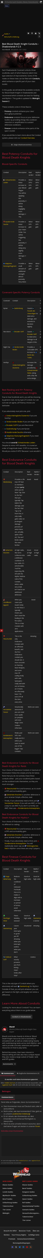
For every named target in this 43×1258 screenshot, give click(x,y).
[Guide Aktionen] (39, 36)
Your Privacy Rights (19, 1235)
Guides (6, 34)
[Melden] (35, 33)
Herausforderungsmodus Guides (31, 1213)
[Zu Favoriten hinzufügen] (28, 33)
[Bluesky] (19, 1247)
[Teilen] (41, 2)
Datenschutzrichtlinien (26, 1239)
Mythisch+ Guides (9, 1195)
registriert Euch (7, 1085)
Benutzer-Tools (25, 1231)
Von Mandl (6, 50)
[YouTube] (27, 1247)
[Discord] (12, 1247)
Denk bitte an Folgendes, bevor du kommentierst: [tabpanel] (21, 1132)
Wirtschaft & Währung (11, 37)
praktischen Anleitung (21, 1114)
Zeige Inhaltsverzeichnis (23, 145)
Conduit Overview (28, 138)
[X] (16, 1247)
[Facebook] (23, 1247)
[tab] (7, 1073)
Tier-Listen (26, 1220)
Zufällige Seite (33, 1235)
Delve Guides (7, 1188)
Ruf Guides (26, 1203)
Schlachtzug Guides (10, 1203)
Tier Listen (7, 1210)
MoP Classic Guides (30, 1181)
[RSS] (30, 1247)
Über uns (36, 1231)
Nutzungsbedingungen (21, 1243)
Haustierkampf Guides (30, 1206)
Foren (37, 1126)
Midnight (6, 1213)
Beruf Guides (7, 1199)
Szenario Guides (28, 1210)
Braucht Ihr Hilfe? (10, 1231)
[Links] (39, 33)
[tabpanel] (21, 1082)
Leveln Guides (8, 1192)
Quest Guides (27, 1199)
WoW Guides (7, 1181)
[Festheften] (32, 33)
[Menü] (2, 2)
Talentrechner (8, 1206)
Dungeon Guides (28, 1192)
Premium (11, 1239)
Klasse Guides (8, 1185)
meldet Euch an (9, 1083)
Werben (7, 1235)
